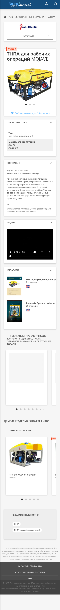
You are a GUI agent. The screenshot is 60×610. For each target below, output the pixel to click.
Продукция (28, 35)
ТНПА (16, 524)
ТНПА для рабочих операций (27, 530)
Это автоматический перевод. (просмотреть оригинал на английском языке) (29, 210)
